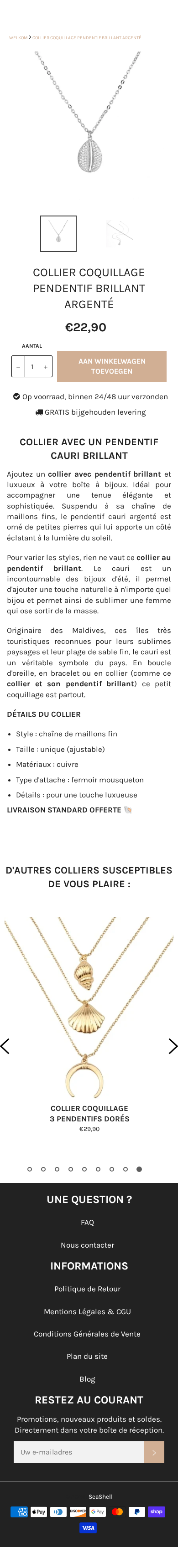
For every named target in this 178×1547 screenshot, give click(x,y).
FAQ (87, 1222)
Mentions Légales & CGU (87, 1311)
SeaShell (101, 1496)
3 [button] (57, 1169)
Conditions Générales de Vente (87, 1333)
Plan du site (87, 1356)
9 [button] (139, 1169)
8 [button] (125, 1169)
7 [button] (111, 1169)
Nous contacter (87, 1244)
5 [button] (84, 1169)
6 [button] (98, 1169)
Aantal (32, 346)
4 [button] (70, 1169)
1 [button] (29, 1169)
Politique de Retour (87, 1288)
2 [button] (43, 1169)
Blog (87, 1378)
